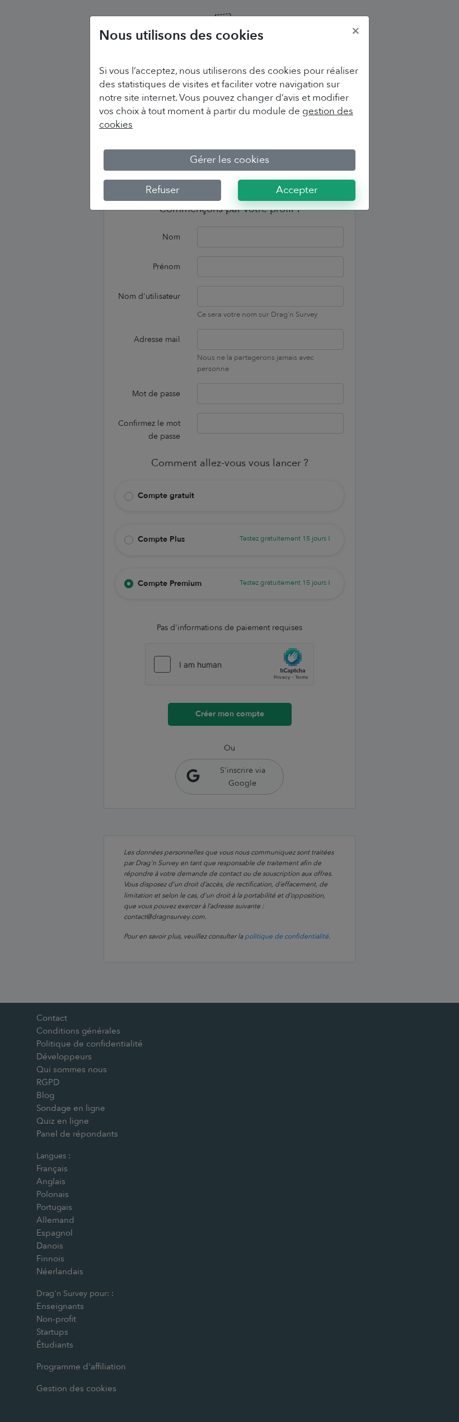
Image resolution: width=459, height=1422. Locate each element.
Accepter (296, 190)
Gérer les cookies (229, 160)
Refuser (162, 190)
